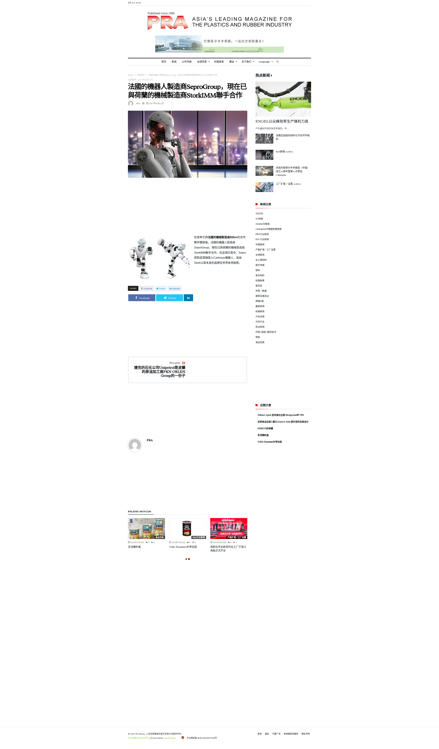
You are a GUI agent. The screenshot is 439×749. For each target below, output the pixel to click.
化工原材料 (261, 259)
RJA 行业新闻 (262, 239)
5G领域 (259, 218)
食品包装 (160, 537)
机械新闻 (260, 311)
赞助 (258, 337)
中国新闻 (260, 244)
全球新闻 (141, 75)
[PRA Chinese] (219, 11)
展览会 (259, 285)
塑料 (258, 270)
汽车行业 (260, 321)
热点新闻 (260, 326)
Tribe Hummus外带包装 (183, 547)
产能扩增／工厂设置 (237, 537)
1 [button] (186, 559)
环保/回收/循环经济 (266, 331)
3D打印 (259, 213)
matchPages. (170, 738)
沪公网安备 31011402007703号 (201, 738)
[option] (146, 533)
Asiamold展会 (263, 223)
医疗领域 (260, 265)
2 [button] (189, 559)
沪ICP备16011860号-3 (139, 738)
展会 (267, 734)
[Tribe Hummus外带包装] (187, 528)
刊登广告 (276, 734)
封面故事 (260, 280)
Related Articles (139, 511)
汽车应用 (260, 316)
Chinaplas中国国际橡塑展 (269, 229)
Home (130, 75)
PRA (138, 103)
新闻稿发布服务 (291, 734)
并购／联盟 (261, 290)
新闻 (260, 734)
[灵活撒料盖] (146, 528)
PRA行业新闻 (199, 537)
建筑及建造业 (262, 295)
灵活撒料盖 (134, 547)
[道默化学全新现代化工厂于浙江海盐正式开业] (228, 528)
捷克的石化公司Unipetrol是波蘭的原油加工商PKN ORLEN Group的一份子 (159, 370)
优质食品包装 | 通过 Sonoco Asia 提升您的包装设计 (283, 421)
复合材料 (260, 275)
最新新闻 (260, 306)
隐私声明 (305, 734)
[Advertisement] (187, 206)
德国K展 (260, 301)
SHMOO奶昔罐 (265, 428)
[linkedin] (188, 297)
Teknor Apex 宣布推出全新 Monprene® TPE (281, 415)
